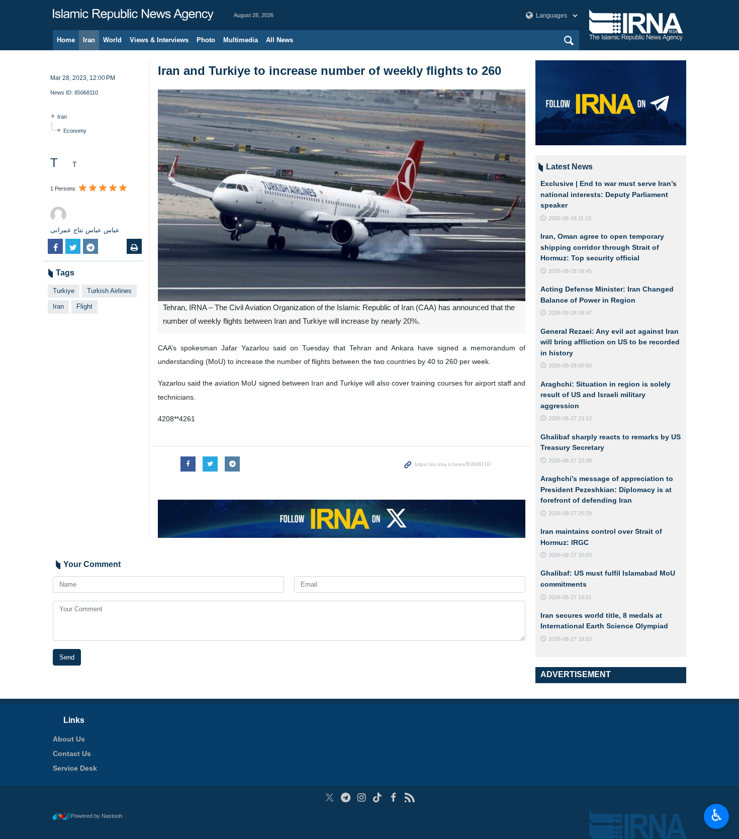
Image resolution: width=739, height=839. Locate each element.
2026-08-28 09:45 (570, 271)
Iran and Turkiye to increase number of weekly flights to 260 (329, 70)
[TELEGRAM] (345, 797)
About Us (69, 739)
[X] (329, 797)
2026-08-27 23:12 (570, 418)
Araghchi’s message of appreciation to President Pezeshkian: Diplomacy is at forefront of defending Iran (606, 489)
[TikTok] (378, 797)
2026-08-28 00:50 (570, 365)
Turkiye (63, 291)
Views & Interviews (159, 40)
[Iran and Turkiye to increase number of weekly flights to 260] (341, 195)
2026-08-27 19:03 (570, 639)
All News (279, 40)
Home (66, 40)
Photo (206, 40)
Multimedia (240, 40)
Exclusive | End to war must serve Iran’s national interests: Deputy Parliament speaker (608, 194)
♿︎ (716, 815)
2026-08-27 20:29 (570, 513)
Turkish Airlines (109, 291)
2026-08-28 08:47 (570, 313)
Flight (84, 306)
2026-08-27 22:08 (570, 460)
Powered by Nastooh (96, 816)
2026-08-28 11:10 (569, 218)
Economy (74, 131)
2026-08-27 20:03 (570, 555)
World (112, 40)
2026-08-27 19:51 (570, 597)
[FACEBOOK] (393, 797)
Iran (89, 40)
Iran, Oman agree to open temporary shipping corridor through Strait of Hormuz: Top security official (602, 247)
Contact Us (72, 754)
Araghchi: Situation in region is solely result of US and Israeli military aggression (605, 395)
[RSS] (409, 797)
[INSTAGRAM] (361, 797)
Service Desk (75, 768)
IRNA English (133, 15)
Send (66, 657)
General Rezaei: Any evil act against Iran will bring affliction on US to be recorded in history (610, 342)
